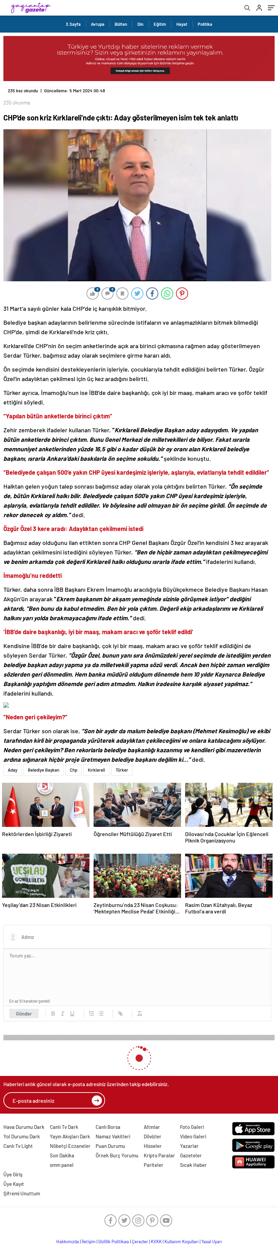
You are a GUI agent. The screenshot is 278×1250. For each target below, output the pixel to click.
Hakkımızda (67, 1241)
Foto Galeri (192, 1127)
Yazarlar (189, 1146)
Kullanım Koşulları (181, 1241)
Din (140, 24)
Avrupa (97, 24)
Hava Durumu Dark (23, 1127)
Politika (205, 24)
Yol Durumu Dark (21, 1136)
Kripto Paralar (159, 1155)
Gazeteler (191, 1155)
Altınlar (152, 1127)
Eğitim (160, 24)
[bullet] (101, 1013)
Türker (122, 770)
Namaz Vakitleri (113, 1136)
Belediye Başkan (43, 770)
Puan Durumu (110, 1146)
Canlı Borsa (108, 1127)
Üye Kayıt (13, 1184)
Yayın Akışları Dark (70, 1136)
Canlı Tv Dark (64, 1127)
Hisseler (153, 1146)
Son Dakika (62, 1155)
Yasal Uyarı (211, 1241)
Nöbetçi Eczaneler (70, 1146)
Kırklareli (96, 770)
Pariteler (153, 1165)
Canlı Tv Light (18, 1146)
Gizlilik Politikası (113, 1241)
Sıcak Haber (193, 1165)
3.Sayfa (73, 24)
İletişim (89, 1241)
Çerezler (140, 1241)
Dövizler (152, 1136)
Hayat (181, 24)
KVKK (156, 1241)
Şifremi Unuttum (21, 1193)
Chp (73, 770)
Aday (12, 770)
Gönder (24, 1013)
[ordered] (91, 1013)
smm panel (62, 1165)
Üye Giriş (12, 1174)
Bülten (121, 24)
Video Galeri (193, 1136)
